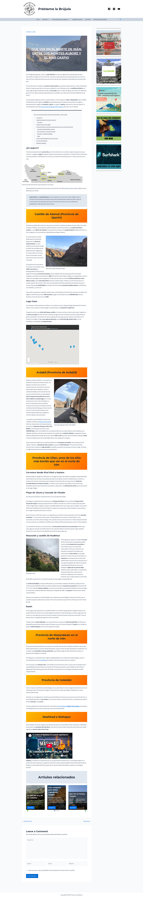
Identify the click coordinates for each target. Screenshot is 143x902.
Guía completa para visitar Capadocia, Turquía (54, 791)
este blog (43, 660)
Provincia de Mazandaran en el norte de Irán (47, 138)
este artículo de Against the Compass (52, 107)
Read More (30, 807)
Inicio (38, 19)
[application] (48, 19)
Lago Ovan (39, 122)
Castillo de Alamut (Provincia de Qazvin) (46, 120)
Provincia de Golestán (41, 141)
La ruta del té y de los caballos (35, 796)
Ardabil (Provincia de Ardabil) (43, 124)
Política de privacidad (100, 19)
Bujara (49, 422)
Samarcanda (42, 422)
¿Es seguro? (39, 117)
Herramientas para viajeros (60, 19)
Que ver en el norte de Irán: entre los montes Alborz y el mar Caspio (50, 114)
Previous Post (27, 821)
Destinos (45, 19)
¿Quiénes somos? (77, 19)
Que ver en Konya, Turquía (77, 795)
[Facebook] (109, 9)
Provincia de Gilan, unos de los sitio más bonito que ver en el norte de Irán (54, 127)
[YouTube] (119, 9)
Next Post (87, 821)
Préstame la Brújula (54, 9)
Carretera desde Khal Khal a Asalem (46, 129)
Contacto (88, 19)
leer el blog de (68, 706)
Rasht (38, 136)
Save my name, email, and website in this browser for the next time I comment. (51, 870)
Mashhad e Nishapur (41, 143)
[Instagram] (114, 9)
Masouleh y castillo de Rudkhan (45, 134)
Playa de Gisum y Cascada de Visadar (46, 131)
